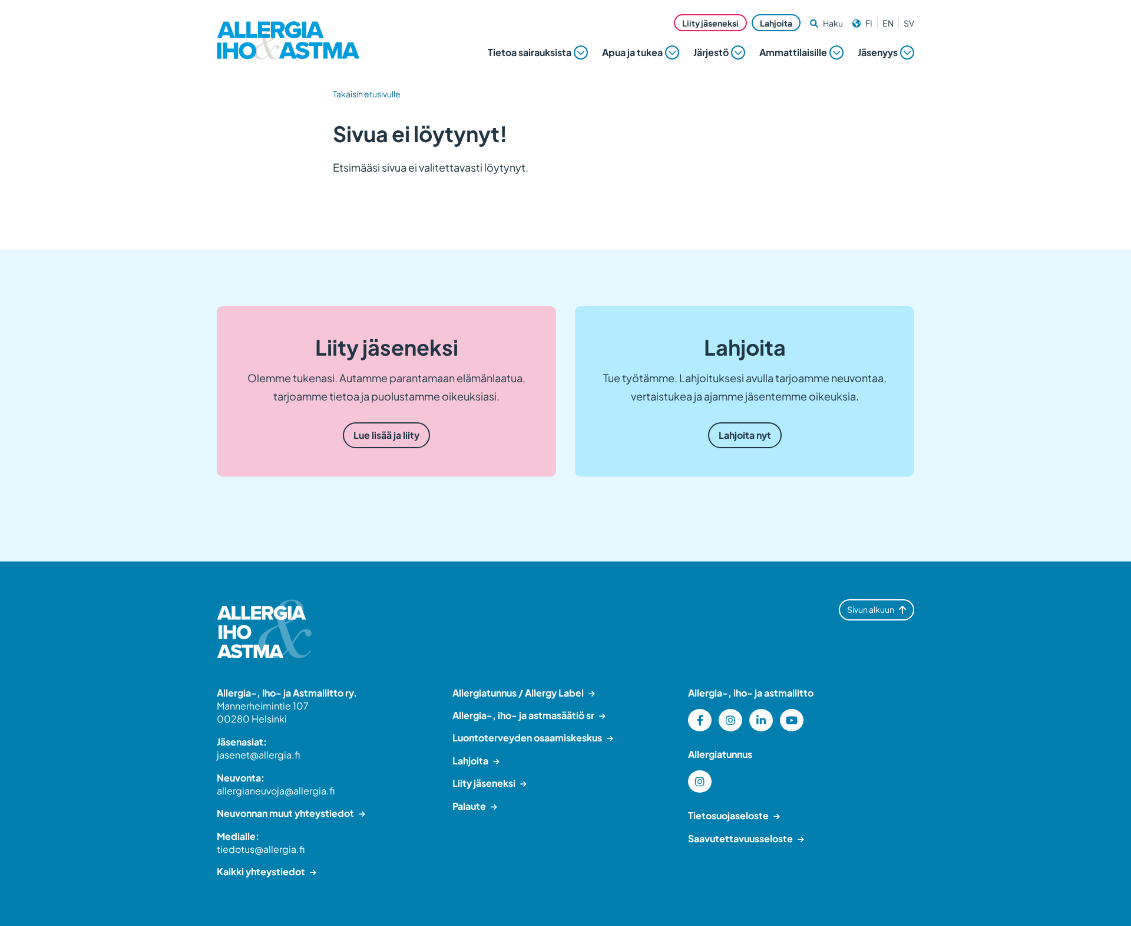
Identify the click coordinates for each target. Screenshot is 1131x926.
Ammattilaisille (793, 52)
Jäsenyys (878, 52)
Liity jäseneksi (710, 23)
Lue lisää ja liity (386, 435)
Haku (833, 23)
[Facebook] (700, 720)
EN (888, 23)
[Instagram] (730, 720)
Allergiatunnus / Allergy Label (518, 693)
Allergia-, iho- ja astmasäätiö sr (523, 715)
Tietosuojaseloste (728, 815)
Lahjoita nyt (745, 435)
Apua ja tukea (632, 52)
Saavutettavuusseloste (740, 838)
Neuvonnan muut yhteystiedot (285, 813)
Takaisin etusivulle (367, 93)
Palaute (469, 806)
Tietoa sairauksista (529, 52)
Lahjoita (776, 23)
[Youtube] (791, 720)
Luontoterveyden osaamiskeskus (527, 737)
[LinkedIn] (761, 720)
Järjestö (711, 52)
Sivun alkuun (870, 609)
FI (868, 23)
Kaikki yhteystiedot (261, 871)
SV (909, 23)
